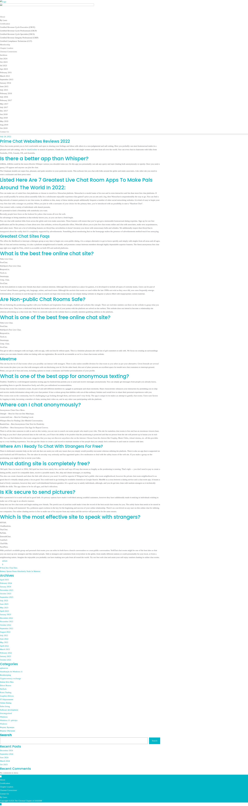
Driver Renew (5, 685)
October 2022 (5, 625)
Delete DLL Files (7, 682)
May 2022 (4, 642)
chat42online (32, 150)
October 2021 (5, 660)
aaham (4, 561)
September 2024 (6, 754)
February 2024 (6, 583)
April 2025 (4, 580)
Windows (3, 717)
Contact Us (4, 794)
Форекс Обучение (7, 731)
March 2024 (5, 761)
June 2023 (4, 604)
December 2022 (6, 618)
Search (6, 735)
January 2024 (5, 587)
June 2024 (4, 757)
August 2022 (5, 632)
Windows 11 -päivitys (8, 720)
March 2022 (5, 649)
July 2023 (4, 601)
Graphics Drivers (7, 696)
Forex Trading (5, 692)
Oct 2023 (3, 764)
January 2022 (5, 656)
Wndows (3, 724)
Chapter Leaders (6, 787)
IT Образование (6, 699)
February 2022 (6, 653)
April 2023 (4, 611)
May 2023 (4, 608)
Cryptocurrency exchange (10, 678)
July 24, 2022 (5, 136)
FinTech (3, 689)
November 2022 (6, 621)
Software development (9, 710)
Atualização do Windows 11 (11, 672)
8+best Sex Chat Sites (8, 568)
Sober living (5, 706)
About (2, 780)
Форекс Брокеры (7, 727)
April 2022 (4, 646)
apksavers (4, 668)
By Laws (3, 797)
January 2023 (5, 614)
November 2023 (6, 590)
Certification (5, 783)
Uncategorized (6, 713)
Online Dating (5, 703)
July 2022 (4, 635)
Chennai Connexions (8, 790)
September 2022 (6, 628)
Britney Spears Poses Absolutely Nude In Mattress (20, 571)
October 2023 (5, 594)
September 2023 (6, 597)
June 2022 (4, 639)
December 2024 (6, 750)
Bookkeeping (5, 675)
